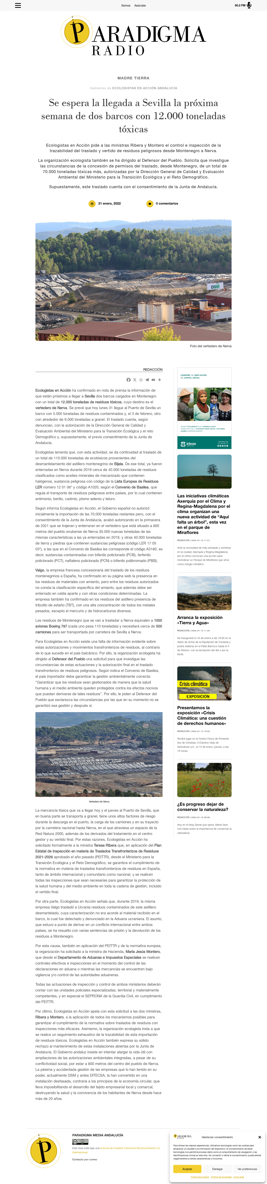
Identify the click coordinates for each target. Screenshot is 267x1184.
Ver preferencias (247, 1169)
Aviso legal (238, 1177)
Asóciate (140, 5)
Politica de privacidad (221, 1177)
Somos (125, 5)
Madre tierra (134, 78)
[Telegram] (147, 380)
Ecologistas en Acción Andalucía (144, 88)
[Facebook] (128, 380)
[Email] (153, 380)
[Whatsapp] (141, 380)
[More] (159, 380)
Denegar (217, 1169)
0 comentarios (167, 203)
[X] (134, 380)
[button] (260, 1137)
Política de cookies (200, 1177)
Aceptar (187, 1169)
